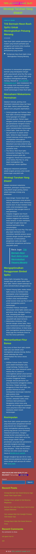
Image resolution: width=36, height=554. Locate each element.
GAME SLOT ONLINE (9, 20)
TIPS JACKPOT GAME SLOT (21, 551)
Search (4, 479)
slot (3, 541)
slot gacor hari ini (7, 536)
